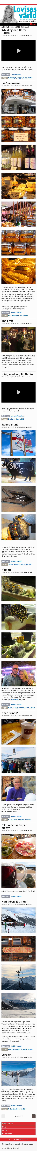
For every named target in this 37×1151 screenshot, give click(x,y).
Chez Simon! (9, 713)
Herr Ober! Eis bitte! (14, 901)
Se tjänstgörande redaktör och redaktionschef (18, 1144)
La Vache (21, 564)
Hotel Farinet (13, 708)
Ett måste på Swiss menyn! (13, 826)
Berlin (10, 419)
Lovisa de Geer (27, 35)
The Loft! (7, 320)
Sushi (27, 708)
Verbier (25, 315)
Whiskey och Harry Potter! (13, 31)
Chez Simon (12, 820)
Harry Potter (27, 78)
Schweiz (21, 820)
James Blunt (9, 424)
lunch (10, 1049)
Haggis (19, 78)
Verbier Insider (16, 312)
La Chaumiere (13, 315)
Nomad (21, 708)
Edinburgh (12, 78)
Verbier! (6, 1054)
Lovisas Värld (16, 74)
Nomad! (6, 569)
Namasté (16, 1049)
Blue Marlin (15, 699)
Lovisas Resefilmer (18, 416)
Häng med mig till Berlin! (17, 374)
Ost (21, 315)
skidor (17, 1109)
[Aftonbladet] (8, 2)
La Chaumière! (10, 83)
